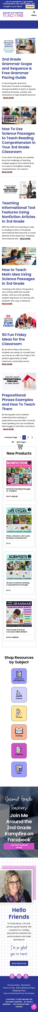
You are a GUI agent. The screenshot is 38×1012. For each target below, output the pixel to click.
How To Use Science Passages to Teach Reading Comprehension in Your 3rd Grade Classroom (18, 140)
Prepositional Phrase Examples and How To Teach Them (18, 402)
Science (19, 698)
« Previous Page (10, 438)
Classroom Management (19, 680)
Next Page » (21, 442)
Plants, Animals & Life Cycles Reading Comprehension (18, 537)
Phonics (19, 717)
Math (19, 773)
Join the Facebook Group (19, 846)
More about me (19, 963)
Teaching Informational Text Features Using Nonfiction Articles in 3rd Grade (18, 212)
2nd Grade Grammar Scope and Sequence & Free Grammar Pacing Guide (17, 68)
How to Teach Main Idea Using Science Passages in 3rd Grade (18, 276)
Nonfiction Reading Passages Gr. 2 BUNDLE (18, 490)
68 (13, 442)
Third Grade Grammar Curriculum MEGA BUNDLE (16, 631)
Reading (19, 736)
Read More (8, 98)
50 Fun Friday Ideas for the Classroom (14, 339)
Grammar (19, 754)
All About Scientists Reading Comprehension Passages (17, 584)
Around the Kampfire (13, 14)
